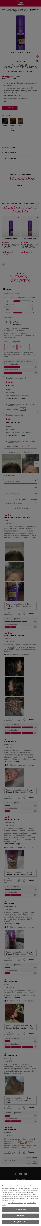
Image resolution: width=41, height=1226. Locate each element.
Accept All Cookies (20, 1222)
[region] (20, 1203)
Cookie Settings (20, 1209)
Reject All (20, 1215)
